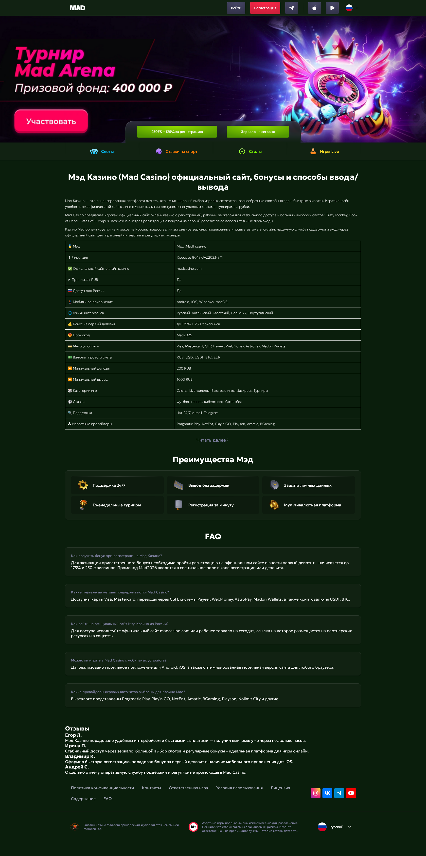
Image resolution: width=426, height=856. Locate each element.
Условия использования (239, 787)
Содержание (83, 798)
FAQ (108, 798)
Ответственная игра (188, 787)
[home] (77, 7)
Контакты (151, 787)
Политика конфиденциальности (102, 787)
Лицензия (280, 787)
